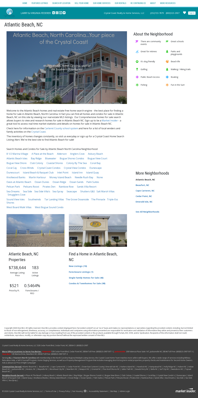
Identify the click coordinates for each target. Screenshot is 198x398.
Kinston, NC (31, 369)
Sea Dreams (13, 191)
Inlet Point (62, 172)
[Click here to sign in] (184, 13)
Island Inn (77, 172)
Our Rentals (120, 3)
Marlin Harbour (37, 177)
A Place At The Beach (33, 375)
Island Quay (92, 172)
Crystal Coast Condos (48, 167)
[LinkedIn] (54, 13)
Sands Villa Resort (86, 186)
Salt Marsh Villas (106, 191)
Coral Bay (95, 163)
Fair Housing (77, 391)
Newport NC (84, 369)
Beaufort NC (44, 366)
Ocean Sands (76, 182)
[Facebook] (61, 13)
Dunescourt (13, 172)
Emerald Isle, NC (144, 201)
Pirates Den (49, 186)
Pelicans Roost (31, 186)
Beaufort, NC (142, 185)
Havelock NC (142, 366)
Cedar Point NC (74, 366)
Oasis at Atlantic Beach (19, 182)
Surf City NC (164, 369)
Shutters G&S (87, 191)
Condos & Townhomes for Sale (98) (87, 283)
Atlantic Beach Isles (17, 158)
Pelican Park (13, 186)
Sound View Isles (16, 199)
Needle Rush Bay (84, 177)
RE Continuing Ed (138, 3)
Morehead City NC (57, 369)
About (153, 3)
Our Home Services (101, 3)
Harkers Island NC (127, 366)
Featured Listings (40, 3)
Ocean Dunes (42, 182)
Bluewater (50, 158)
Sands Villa (158, 378)
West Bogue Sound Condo (49, 207)
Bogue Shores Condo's (93, 375)
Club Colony (36, 163)
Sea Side (27, 191)
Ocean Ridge (59, 182)
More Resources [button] (168, 3)
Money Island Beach (60, 177)
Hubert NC (182, 366)
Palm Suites (92, 182)
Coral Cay (12, 167)
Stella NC (154, 369)
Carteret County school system (61, 128)
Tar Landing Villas (54, 199)
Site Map (113, 391)
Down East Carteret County (93, 366)
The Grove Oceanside (77, 199)
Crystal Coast (38, 131)
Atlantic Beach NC (29, 366)
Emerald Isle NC (112, 366)
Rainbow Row (66, 186)
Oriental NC (96, 369)
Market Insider (110, 120)
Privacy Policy (64, 391)
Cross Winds (27, 167)
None (100, 177)
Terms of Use (50, 391)
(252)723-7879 (157, 13)
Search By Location (61, 3)
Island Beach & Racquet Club (38, 172)
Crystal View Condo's (166, 375)
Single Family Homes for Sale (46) (86, 277)
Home (24, 3)
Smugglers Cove (16, 194)
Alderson (62, 153)
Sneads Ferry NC (142, 369)
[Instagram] (57, 13)
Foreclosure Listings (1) (81, 272)
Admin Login (125, 391)
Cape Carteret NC (58, 366)
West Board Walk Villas (19, 207)
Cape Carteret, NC (145, 190)
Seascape (72, 191)
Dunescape (95, 167)
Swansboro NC (177, 369)
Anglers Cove (77, 153)
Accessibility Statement (98, 391)
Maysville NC (43, 369)
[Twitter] (64, 13)
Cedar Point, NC (144, 196)
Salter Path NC (127, 369)
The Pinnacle (98, 199)
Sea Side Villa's (42, 191)
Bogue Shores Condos (72, 158)
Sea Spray (57, 191)
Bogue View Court (97, 158)
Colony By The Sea (76, 163)
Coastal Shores (55, 163)
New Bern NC (72, 369)
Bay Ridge (36, 158)
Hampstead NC (155, 366)
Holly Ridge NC (170, 366)
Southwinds (34, 199)
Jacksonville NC (18, 369)
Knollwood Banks (16, 177)
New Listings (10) (78, 266)
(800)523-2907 (172, 13)
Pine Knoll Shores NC (111, 369)
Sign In (192, 13)
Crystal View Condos (75, 167)
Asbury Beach (95, 153)
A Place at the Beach (42, 153)
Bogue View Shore (17, 163)
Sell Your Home (82, 3)
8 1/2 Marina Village (17, 153)
